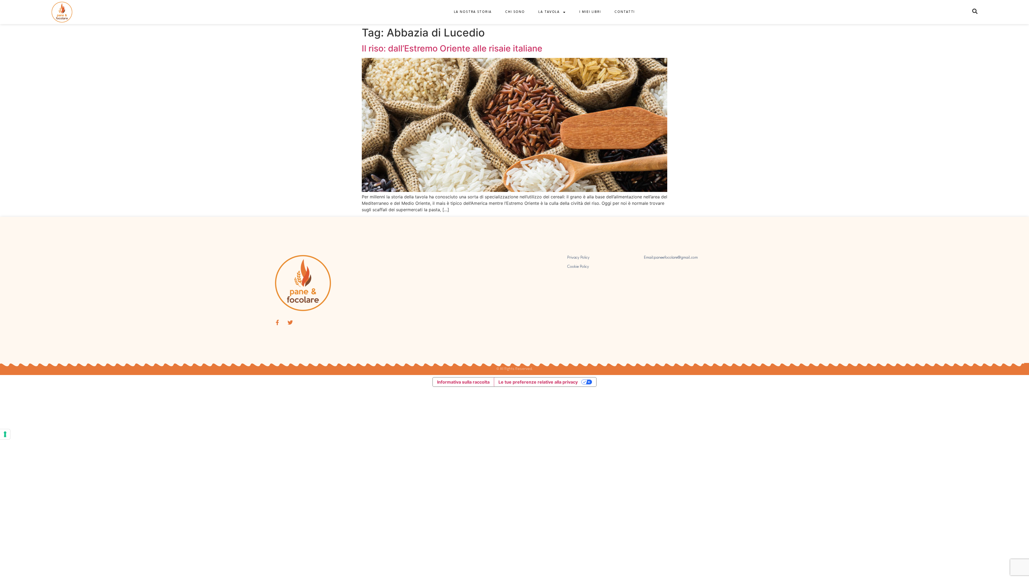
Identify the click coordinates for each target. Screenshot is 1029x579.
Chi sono (515, 12)
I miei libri (590, 12)
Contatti (624, 12)
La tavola (549, 12)
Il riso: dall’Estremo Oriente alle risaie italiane (452, 48)
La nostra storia (473, 12)
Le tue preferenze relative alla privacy (538, 382)
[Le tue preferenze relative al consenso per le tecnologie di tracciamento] (5, 434)
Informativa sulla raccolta (463, 382)
